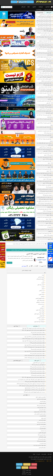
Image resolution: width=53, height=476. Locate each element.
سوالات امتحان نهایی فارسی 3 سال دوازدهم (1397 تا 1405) (34, 355)
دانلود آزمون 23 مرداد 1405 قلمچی (45, 109)
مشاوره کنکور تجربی (42, 420)
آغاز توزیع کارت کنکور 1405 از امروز (45, 77)
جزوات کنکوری (41, 294)
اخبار (43, 281)
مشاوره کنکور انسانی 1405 (41, 405)
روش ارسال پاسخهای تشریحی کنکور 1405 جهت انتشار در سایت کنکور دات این (31, 379)
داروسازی (42, 296)
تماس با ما (38, 454)
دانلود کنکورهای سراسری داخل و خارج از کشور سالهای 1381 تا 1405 (33, 330)
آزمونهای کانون (24, 266)
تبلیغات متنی (25, 395)
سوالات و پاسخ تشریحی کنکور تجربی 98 (38, 349)
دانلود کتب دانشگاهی (40, 302)
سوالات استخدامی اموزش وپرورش (40, 411)
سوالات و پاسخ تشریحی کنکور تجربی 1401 (37, 353)
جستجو (2, 7)
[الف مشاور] (17, 164)
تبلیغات (28, 6)
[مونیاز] (17, 176)
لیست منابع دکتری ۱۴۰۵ (41, 407)
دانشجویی (34, 6)
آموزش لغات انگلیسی (42, 432)
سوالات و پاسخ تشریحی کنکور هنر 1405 (44, 27)
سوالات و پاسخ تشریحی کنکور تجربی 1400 (37, 343)
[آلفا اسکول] (17, 53)
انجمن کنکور (23, 6)
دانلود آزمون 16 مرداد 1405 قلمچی (45, 147)
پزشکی (43, 288)
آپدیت (43, 275)
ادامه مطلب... (9, 262)
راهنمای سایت (43, 454)
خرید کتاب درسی (43, 426)
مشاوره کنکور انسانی (42, 447)
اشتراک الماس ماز (43, 416)
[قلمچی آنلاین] (17, 132)
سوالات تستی (41, 312)
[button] (44, 272)
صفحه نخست (42, 244)
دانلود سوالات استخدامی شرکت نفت (39, 445)
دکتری (43, 306)
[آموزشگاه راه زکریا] (17, 108)
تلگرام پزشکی (34, 464)
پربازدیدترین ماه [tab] (40, 12)
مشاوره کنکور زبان (43, 428)
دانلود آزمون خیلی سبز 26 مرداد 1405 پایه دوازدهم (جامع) (35, 388)
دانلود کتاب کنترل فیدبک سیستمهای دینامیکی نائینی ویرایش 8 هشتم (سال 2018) (31, 383)
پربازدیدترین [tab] (35, 326)
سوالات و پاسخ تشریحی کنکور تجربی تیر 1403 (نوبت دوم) (35, 345)
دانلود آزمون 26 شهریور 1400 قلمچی (35, 254)
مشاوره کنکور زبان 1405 (42, 435)
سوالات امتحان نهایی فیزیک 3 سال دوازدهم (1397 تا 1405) (34, 347)
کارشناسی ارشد (41, 319)
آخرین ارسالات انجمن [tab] (17, 360)
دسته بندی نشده (41, 304)
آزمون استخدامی (41, 277)
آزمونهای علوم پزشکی (40, 279)
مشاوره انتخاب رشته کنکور (41, 424)
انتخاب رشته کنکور (41, 284)
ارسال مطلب (49, 454)
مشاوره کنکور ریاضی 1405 (41, 441)
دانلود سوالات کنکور (40, 300)
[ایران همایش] (17, 211)
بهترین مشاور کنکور (42, 437)
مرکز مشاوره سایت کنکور (48, 9)
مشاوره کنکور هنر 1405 (42, 439)
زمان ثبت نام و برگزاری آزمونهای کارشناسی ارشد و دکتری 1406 (34, 392)
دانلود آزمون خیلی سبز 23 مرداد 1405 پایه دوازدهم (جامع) (35, 390)
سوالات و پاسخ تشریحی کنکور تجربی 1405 (44, 19)
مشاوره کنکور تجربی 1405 (41, 422)
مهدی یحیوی (43, 418)
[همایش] (17, 188)
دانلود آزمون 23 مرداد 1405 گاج (46, 91)
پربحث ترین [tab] (16, 326)
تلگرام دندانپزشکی (27, 464)
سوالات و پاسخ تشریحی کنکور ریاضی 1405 (44, 21)
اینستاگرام (18, 467)
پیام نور (43, 292)
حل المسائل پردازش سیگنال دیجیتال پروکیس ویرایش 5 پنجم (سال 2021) (32, 385)
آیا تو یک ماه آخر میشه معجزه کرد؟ (39, 334)
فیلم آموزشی (42, 316)
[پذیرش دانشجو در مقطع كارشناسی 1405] (17, 100)
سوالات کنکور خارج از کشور (39, 314)
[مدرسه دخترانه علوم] (17, 199)
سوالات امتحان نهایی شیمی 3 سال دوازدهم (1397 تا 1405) (34, 357)
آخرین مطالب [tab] (48, 12)
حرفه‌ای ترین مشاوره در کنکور (41, 397)
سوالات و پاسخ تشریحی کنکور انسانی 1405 (44, 23)
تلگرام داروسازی (19, 464)
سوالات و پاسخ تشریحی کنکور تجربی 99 (38, 332)
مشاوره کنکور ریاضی (42, 409)
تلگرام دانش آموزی (33, 467)
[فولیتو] (17, 37)
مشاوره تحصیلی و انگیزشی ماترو (40, 414)
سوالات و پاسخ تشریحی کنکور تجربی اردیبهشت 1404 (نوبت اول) (33, 341)
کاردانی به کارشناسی (40, 317)
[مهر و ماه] (17, 15)
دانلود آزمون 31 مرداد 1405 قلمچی (45, 15)
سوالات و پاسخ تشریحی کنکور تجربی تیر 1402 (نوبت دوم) (35, 351)
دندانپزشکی (42, 308)
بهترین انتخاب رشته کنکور (41, 399)
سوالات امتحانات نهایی (40, 310)
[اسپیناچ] (17, 124)
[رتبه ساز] (17, 31)
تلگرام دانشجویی (25, 467)
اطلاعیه (42, 283)
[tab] (26, 273)
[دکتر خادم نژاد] (17, 235)
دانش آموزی (48, 6)
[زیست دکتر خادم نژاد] (17, 43)
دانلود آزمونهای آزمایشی (40, 298)
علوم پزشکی (41, 6)
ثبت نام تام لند (43, 430)
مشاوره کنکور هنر (43, 401)
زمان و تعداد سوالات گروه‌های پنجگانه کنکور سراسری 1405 (35, 381)
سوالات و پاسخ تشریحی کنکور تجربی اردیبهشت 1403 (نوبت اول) (33, 328)
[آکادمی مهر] (17, 140)
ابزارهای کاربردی (38, 9)
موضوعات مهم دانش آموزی (39, 321)
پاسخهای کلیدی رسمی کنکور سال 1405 (44, 17)
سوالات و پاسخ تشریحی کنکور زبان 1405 (44, 25)
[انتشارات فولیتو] (17, 88)
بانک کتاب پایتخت (42, 403)
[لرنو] (17, 77)
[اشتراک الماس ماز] (17, 152)
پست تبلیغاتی (41, 290)
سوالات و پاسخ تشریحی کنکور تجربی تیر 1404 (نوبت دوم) (35, 336)
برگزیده (43, 286)
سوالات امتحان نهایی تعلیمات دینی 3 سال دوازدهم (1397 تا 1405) (33, 338)
